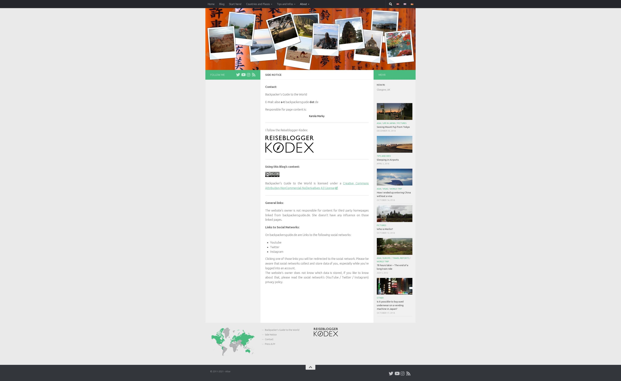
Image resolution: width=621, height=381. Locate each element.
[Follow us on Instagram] (248, 75)
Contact (269, 339)
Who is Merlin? (385, 229)
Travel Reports (400, 258)
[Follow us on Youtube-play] (243, 75)
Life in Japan (389, 123)
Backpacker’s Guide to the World (282, 329)
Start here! (235, 4)
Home (211, 4)
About (303, 4)
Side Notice (271, 334)
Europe (387, 258)
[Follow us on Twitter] (238, 75)
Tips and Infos (285, 4)
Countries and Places (258, 4)
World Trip (396, 189)
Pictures (402, 123)
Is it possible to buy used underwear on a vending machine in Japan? (390, 305)
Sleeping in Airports (388, 159)
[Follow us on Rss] (254, 75)
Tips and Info (384, 156)
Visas (385, 189)
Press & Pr (270, 344)
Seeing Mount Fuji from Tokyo (393, 127)
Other (380, 298)
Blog (221, 4)
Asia (379, 123)
